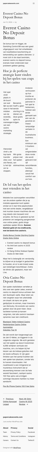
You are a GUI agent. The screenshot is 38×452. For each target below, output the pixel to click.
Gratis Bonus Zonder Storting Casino (18, 235)
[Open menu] (33, 3)
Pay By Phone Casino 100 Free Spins (18, 386)
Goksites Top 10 (10, 330)
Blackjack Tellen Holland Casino (16, 322)
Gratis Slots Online (11, 238)
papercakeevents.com (11, 3)
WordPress (17, 448)
